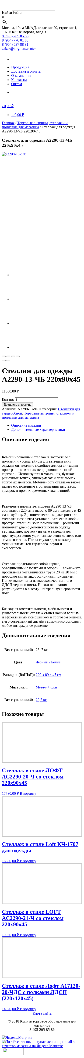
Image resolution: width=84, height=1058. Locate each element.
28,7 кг (41, 700)
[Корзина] (18, 92)
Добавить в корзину (18, 404)
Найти (7, 12)
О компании (21, 75)
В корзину (28, 793)
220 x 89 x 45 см (48, 675)
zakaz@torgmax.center (19, 49)
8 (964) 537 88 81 (15, 44)
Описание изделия (26, 425)
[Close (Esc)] (4, 356)
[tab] (46, 425)
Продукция (20, 67)
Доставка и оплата (26, 71)
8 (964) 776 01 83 (15, 40)
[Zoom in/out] (18, 356)
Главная (8, 123)
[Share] (8, 356)
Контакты (19, 80)
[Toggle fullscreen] (13, 356)
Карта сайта (42, 1013)
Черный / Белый (48, 662)
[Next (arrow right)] (8, 360)
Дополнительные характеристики (38, 429)
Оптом (16, 84)
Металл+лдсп (46, 687)
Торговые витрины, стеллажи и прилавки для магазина (35, 125)
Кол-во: (8, 400)
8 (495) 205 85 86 (15, 36)
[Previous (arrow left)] (4, 360)
